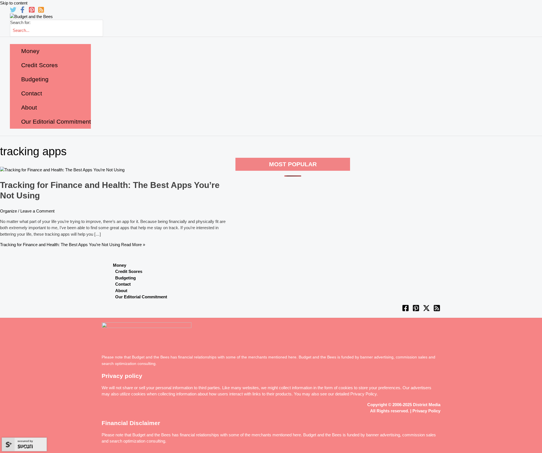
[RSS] (41, 11)
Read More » (72, 244)
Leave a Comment (37, 211)
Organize (8, 211)
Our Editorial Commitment (141, 296)
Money (119, 265)
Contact (123, 284)
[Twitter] (13, 11)
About (121, 290)
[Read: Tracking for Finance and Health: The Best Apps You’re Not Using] (62, 169)
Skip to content (13, 3)
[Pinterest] (32, 11)
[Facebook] (22, 11)
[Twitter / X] (426, 310)
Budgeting (125, 277)
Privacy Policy (363, 393)
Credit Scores (128, 271)
